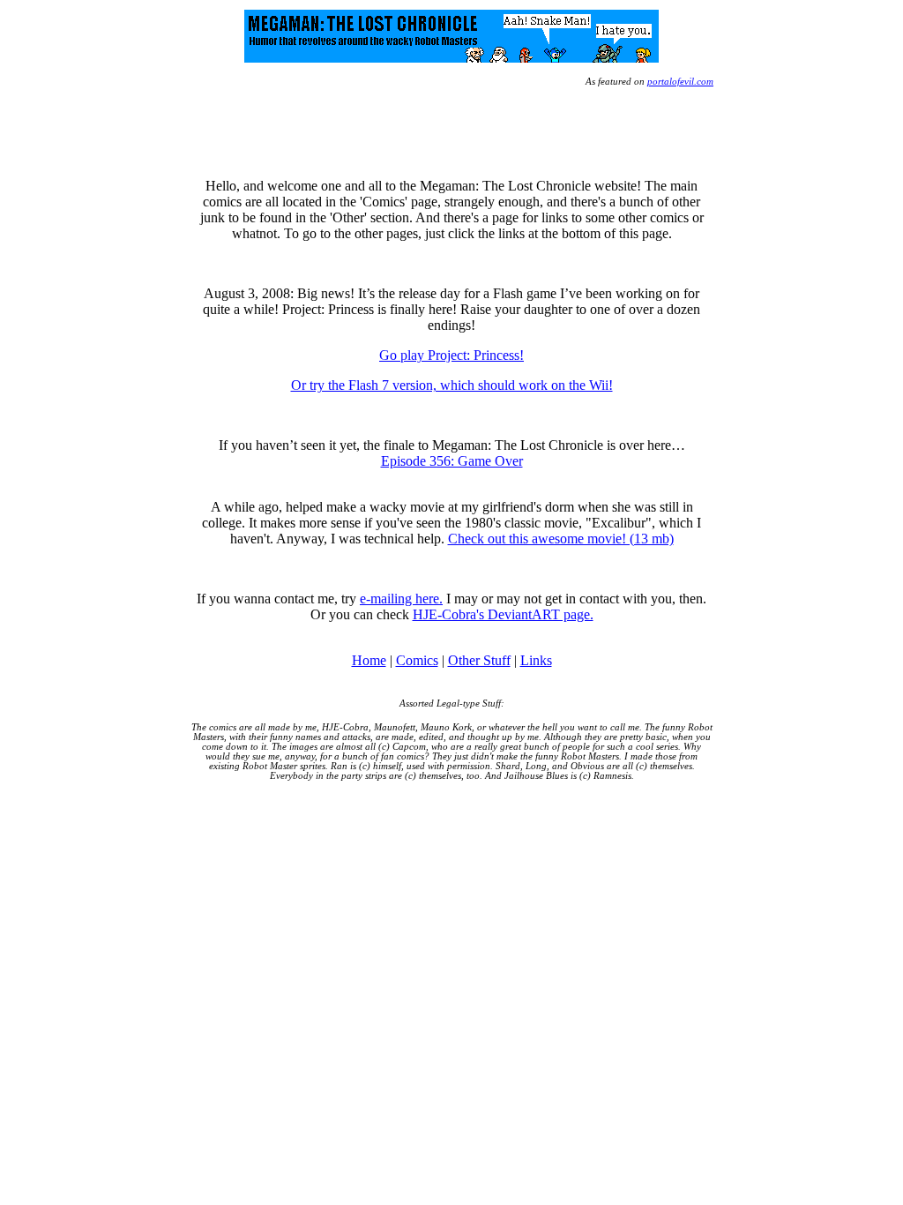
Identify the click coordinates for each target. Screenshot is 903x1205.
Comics (417, 660)
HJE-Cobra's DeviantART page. (503, 614)
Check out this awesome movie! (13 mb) (561, 538)
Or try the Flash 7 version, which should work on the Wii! (452, 385)
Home (369, 660)
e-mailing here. (401, 598)
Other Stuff (479, 660)
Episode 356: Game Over (452, 460)
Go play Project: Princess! (451, 355)
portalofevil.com (680, 81)
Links (536, 660)
